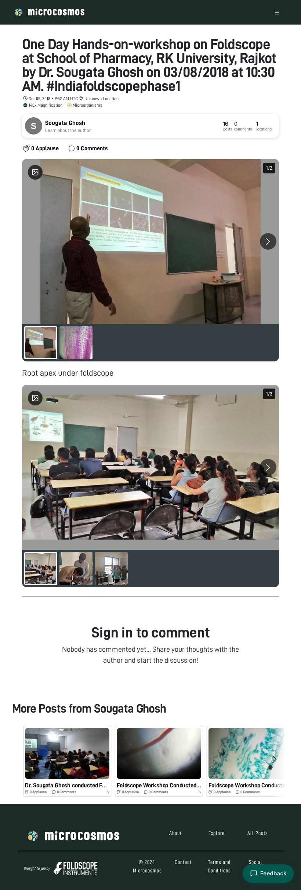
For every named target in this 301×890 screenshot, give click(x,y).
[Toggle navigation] (277, 12)
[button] (67, 761)
